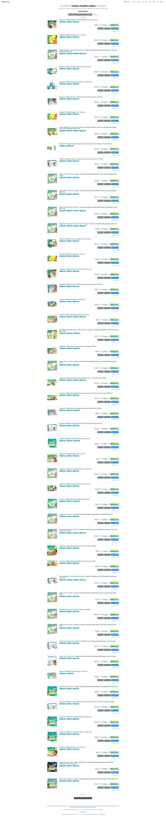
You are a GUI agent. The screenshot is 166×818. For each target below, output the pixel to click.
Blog (125, 1)
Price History (107, 28)
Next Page (83, 794)
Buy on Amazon (115, 28)
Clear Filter (95, 14)
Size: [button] (79, 14)
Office (153, 1)
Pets (157, 1)
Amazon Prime (80, 809)
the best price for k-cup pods (78, 814)
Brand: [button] (72, 14)
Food (142, 1)
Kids (150, 1)
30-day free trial (95, 809)
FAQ (128, 1)
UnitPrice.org (5, 2)
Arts (135, 1)
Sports (161, 1)
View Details (100, 28)
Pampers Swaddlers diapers (84, 6)
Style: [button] (87, 14)
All (131, 1)
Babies (138, 1)
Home (146, 1)
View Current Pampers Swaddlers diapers (83, 798)
